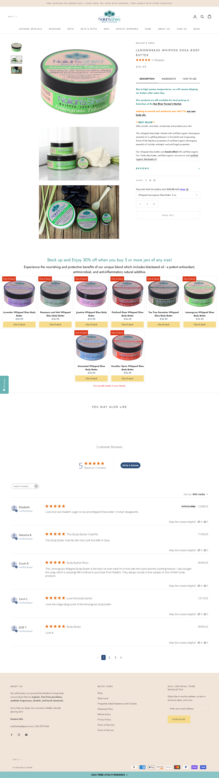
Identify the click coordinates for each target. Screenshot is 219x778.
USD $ (11, 16)
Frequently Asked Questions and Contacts (117, 703)
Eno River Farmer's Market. (167, 103)
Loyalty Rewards (127, 28)
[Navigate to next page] (121, 657)
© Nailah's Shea (23, 767)
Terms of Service (106, 730)
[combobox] (196, 494)
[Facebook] (146, 180)
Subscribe (179, 719)
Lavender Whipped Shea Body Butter (19, 314)
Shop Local (103, 698)
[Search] (202, 16)
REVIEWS (142, 168)
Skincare (55, 28)
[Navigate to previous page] (98, 657)
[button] (109, 775)
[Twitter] (150, 180)
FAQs (148, 28)
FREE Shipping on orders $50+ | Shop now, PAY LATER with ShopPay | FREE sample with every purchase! (109, 3)
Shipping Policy (105, 709)
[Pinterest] (154, 180)
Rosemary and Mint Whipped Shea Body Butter (55, 314)
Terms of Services (106, 724)
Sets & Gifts (89, 28)
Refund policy (104, 714)
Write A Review (130, 465)
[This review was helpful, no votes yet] (199, 522)
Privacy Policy (104, 719)
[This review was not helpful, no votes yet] (205, 522)
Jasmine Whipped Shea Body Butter (91, 314)
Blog (197, 28)
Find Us (182, 28)
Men (106, 28)
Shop (100, 693)
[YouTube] (26, 735)
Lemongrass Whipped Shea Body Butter (199, 314)
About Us (164, 28)
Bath (71, 28)
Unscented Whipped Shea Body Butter (91, 367)
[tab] (147, 80)
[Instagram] (19, 735)
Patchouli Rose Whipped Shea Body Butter (127, 314)
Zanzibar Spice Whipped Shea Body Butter (127, 367)
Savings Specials (30, 28)
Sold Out (168, 215)
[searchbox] (22, 486)
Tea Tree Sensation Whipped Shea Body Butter (163, 314)
